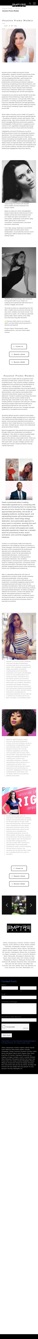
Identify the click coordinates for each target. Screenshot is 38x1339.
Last (21, 990)
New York (20, 958)
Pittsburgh (21, 960)
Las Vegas (5, 954)
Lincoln (19, 954)
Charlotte (8, 946)
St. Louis (31, 1066)
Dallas (19, 948)
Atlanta (32, 942)
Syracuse (12, 967)
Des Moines (31, 948)
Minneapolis (20, 956)
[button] (34, 3)
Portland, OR (6, 961)
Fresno (25, 950)
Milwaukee (11, 956)
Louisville (25, 954)
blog (25, 321)
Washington (26, 967)
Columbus (13, 948)
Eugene (15, 950)
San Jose (12, 965)
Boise (22, 944)
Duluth (10, 950)
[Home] (19, 5)
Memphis (32, 954)
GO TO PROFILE (12, 478)
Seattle (17, 965)
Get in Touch (6, 1035)
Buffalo (32, 944)
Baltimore (17, 944)
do (34, 958)
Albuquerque (12, 942)
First (2, 990)
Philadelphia (8, 960)
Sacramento (32, 961)
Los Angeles (31, 952)
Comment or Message (9, 1002)
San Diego (26, 963)
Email (3, 994)
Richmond (20, 961)
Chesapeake (16, 946)
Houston (7, 952)
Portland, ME (30, 960)
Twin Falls (18, 967)
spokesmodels (9, 230)
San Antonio (19, 963)
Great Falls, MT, (5, 1055)
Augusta (5, 944)
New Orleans (12, 958)
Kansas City (23, 952)
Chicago (23, 946)
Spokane (31, 965)
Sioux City (24, 965)
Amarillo (20, 942)
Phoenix (15, 960)
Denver (24, 948)
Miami (5, 956)
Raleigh (13, 961)
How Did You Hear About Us (11, 1017)
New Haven (28, 1059)
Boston (27, 944)
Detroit (5, 950)
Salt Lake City (9, 963)
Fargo (20, 950)
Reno (25, 961)
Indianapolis (15, 952)
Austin (11, 944)
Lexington (13, 954)
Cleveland (6, 948)
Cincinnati (29, 946)
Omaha (26, 958)
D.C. (32, 967)
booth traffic (12, 141)
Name (4, 985)
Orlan (31, 958)
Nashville (28, 956)
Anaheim (26, 942)
